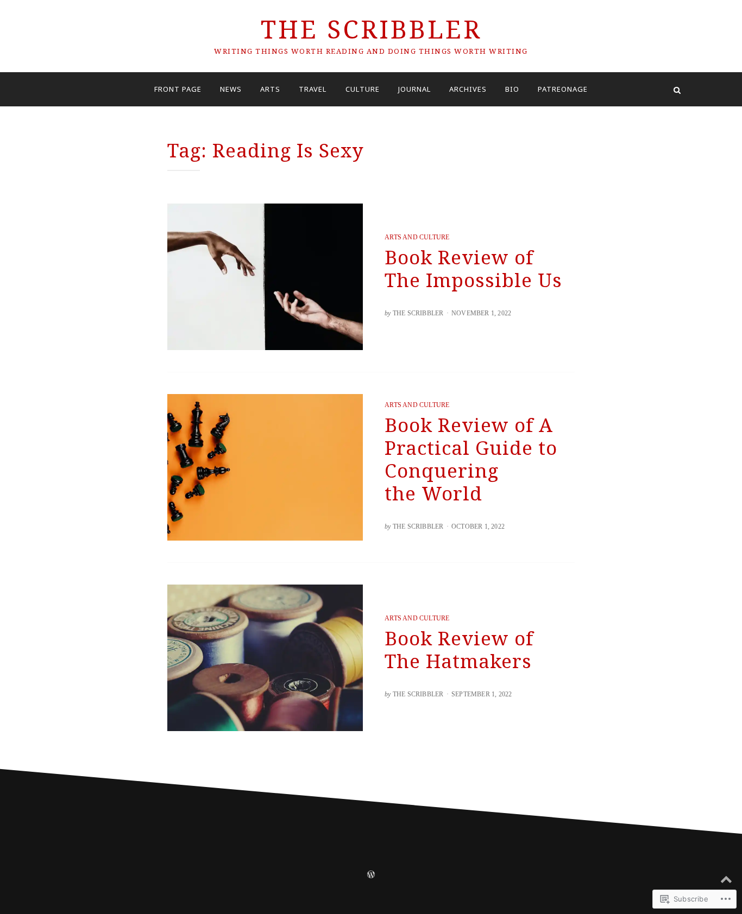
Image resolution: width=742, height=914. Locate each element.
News (231, 89)
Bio (512, 89)
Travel (312, 89)
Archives (468, 89)
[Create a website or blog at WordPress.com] (371, 875)
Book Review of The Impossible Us (473, 268)
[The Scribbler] (65, 89)
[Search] (677, 89)
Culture (362, 89)
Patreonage (563, 89)
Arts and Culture (417, 237)
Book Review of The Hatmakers (459, 649)
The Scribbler (371, 29)
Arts (270, 89)
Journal (414, 89)
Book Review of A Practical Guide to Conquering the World (471, 459)
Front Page (178, 89)
